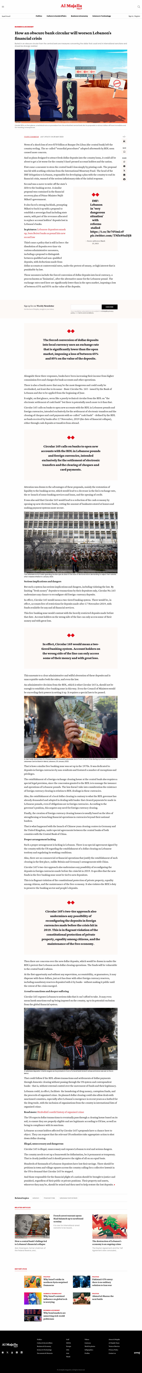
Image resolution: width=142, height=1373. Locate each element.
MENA (68, 1343)
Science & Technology (101, 16)
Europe (68, 1346)
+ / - (124, 137)
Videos (87, 1339)
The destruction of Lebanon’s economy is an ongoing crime (106, 1243)
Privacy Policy (113, 1350)
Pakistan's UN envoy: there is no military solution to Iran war (102, 1282)
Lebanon (35, 1198)
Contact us (112, 1353)
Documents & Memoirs (45, 1353)
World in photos (90, 1346)
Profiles (87, 1353)
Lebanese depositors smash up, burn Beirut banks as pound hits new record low (45, 233)
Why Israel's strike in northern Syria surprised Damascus (55, 1282)
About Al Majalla (114, 1339)
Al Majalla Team (114, 1343)
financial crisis (49, 1198)
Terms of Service (114, 1346)
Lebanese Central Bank (68, 1198)
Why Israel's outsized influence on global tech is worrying (55, 1299)
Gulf (67, 1339)
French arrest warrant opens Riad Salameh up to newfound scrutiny (68, 1218)
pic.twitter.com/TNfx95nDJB (110, 235)
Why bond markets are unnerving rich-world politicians (54, 1316)
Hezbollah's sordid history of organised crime (60, 1112)
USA (67, 1350)
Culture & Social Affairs (56, 16)
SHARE (124, 158)
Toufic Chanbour (31, 137)
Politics (39, 16)
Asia (67, 1353)
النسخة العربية (6, 16)
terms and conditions (86, 313)
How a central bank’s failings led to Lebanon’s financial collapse (31, 1243)
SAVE (124, 148)
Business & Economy (79, 16)
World (68, 1357)
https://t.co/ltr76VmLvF (107, 232)
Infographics (89, 1350)
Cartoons (88, 1343)
